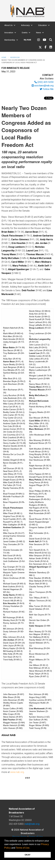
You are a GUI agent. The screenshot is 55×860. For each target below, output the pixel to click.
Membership (9, 40)
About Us (8, 25)
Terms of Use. (23, 848)
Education (42, 25)
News (38, 32)
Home (3, 57)
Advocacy (25, 25)
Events (24, 32)
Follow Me (48, 89)
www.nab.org (17, 772)
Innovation (8, 32)
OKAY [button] (27, 855)
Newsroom (15, 57)
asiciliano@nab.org (44, 85)
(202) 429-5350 (45, 82)
